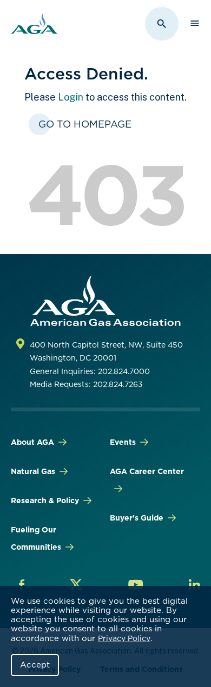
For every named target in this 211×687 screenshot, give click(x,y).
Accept (35, 665)
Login (70, 97)
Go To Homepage (84, 124)
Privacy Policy (124, 638)
